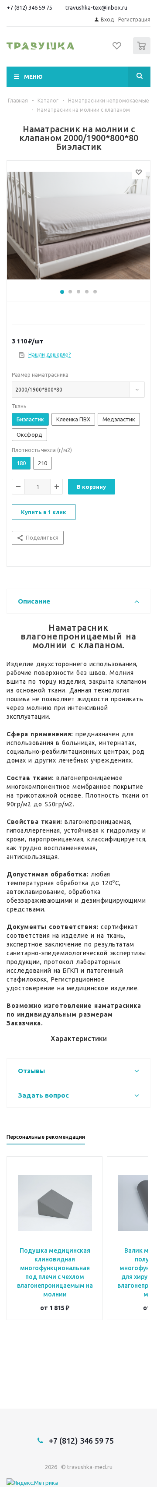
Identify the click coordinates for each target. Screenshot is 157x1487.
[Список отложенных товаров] (117, 48)
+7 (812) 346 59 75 (29, 7)
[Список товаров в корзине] (143, 52)
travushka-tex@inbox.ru (96, 7)
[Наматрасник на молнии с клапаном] (78, 229)
